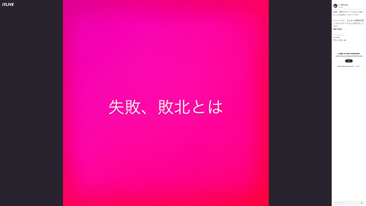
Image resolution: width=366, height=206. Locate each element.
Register (357, 66)
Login (349, 61)
